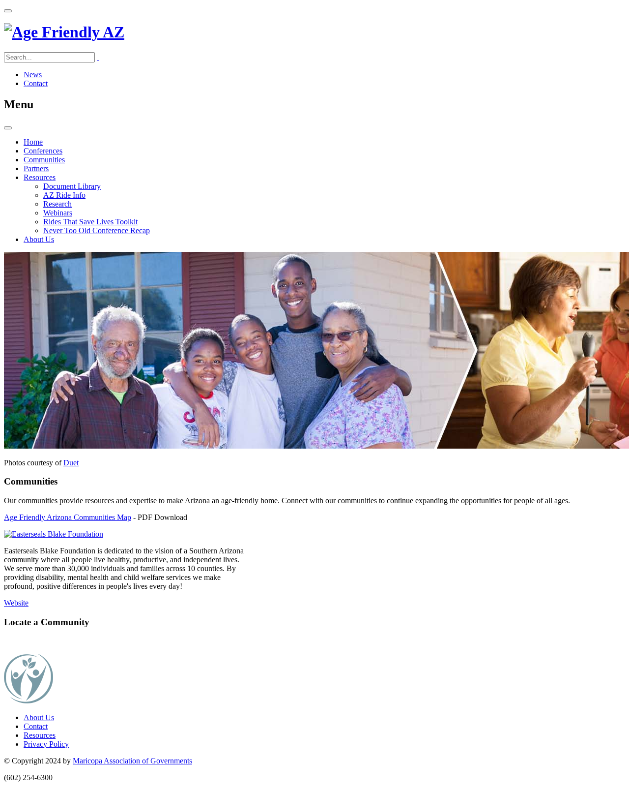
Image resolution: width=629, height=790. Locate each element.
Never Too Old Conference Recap (96, 230)
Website (16, 603)
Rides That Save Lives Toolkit (90, 221)
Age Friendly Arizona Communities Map (67, 517)
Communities (44, 159)
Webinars (57, 213)
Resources (40, 177)
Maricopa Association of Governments (132, 761)
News (33, 74)
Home (33, 142)
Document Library (72, 186)
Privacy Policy (46, 744)
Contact (36, 83)
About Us (39, 239)
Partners (36, 168)
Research (57, 204)
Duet (71, 462)
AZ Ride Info (64, 195)
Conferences (43, 151)
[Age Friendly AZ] (64, 32)
